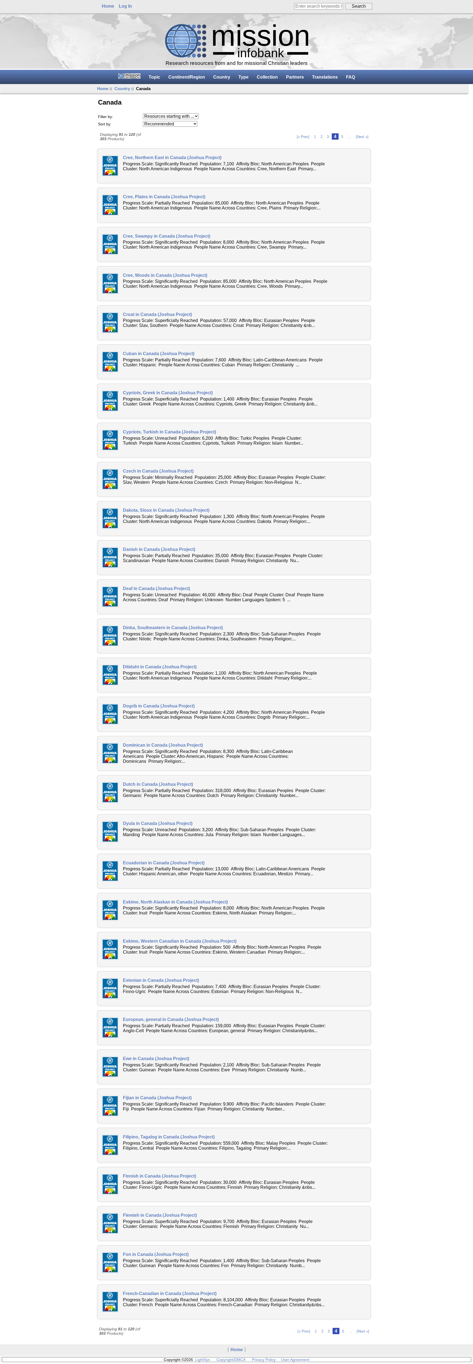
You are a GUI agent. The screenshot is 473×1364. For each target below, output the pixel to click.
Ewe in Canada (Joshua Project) (156, 1058)
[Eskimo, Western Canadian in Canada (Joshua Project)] (110, 949)
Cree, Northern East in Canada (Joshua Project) (172, 157)
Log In (125, 6)
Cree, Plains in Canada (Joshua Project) (164, 196)
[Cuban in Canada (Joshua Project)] (110, 361)
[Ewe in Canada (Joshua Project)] (110, 1066)
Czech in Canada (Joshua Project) (158, 471)
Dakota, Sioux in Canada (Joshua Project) (166, 510)
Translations (325, 77)
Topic (154, 77)
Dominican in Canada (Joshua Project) (163, 745)
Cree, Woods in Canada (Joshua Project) (165, 275)
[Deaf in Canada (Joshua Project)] (110, 596)
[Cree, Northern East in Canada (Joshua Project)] (110, 165)
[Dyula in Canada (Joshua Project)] (110, 831)
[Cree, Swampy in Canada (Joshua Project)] (110, 244)
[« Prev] (303, 137)
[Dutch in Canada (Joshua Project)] (110, 792)
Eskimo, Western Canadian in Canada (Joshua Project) (179, 941)
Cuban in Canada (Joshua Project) (158, 353)
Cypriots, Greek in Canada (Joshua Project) (168, 392)
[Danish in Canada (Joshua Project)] (110, 557)
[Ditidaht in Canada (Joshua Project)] (110, 675)
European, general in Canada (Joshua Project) (171, 1019)
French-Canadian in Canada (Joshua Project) (170, 1293)
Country (122, 88)
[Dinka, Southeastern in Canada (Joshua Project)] (110, 635)
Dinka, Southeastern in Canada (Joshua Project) (173, 627)
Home (108, 6)
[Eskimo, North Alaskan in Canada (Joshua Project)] (110, 910)
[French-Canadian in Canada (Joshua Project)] (110, 1301)
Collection (267, 77)
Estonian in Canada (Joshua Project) (161, 980)
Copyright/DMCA (231, 1359)
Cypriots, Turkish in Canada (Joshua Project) (169, 432)
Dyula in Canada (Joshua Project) (157, 823)
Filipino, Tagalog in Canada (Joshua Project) (169, 1137)
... (349, 137)
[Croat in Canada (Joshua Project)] (110, 322)
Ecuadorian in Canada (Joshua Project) (163, 863)
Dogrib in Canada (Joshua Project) (159, 706)
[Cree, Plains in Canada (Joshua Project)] (110, 204)
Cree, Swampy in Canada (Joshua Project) (166, 236)
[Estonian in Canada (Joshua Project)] (110, 988)
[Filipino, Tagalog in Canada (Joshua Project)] (110, 1145)
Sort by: (104, 124)
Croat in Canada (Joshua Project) (157, 314)
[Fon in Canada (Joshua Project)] (110, 1262)
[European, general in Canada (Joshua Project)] (110, 1027)
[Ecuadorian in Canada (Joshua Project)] (110, 871)
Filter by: (105, 116)
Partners (295, 77)
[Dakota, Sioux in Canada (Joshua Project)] (110, 518)
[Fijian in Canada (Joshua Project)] (110, 1105)
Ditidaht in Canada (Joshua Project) (160, 666)
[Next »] (362, 137)
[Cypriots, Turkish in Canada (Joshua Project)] (110, 440)
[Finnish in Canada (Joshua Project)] (110, 1184)
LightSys (202, 1359)
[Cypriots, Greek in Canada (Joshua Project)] (110, 400)
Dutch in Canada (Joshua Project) (158, 784)
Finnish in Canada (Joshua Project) (159, 1176)
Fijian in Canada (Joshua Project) (157, 1097)
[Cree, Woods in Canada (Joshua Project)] (110, 283)
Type (243, 77)
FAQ (350, 77)
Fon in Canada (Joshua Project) (156, 1254)
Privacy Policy (264, 1359)
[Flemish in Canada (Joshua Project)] (110, 1223)
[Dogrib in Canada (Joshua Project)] (110, 714)
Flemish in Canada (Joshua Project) (160, 1215)
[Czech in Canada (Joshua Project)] (110, 479)
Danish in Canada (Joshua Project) (159, 549)
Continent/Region (186, 77)
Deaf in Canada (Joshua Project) (156, 588)
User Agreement (295, 1359)
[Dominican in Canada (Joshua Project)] (110, 753)
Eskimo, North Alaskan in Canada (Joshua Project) (175, 902)
